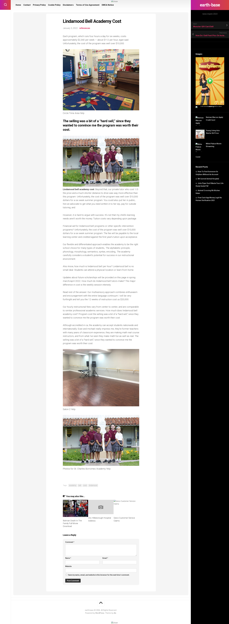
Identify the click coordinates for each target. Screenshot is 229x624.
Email (105, 558)
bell (79, 485)
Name (68, 558)
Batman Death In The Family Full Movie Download (72, 523)
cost (85, 485)
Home (18, 5)
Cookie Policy (54, 5)
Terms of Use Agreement (87, 5)
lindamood (93, 485)
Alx (115, 613)
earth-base (210, 5)
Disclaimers (68, 5)
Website (68, 566)
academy (72, 485)
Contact (27, 5)
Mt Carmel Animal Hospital (208, 179)
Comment (69, 542)
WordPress (99, 613)
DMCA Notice (108, 5)
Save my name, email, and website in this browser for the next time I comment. (99, 575)
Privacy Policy (39, 5)
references (84, 28)
